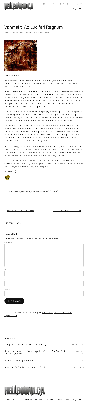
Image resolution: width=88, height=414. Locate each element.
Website (7, 289)
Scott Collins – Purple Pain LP (18, 360)
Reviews (34, 33)
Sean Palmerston (17, 33)
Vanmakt (54, 192)
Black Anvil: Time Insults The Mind (20, 210)
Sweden (45, 192)
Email (6, 279)
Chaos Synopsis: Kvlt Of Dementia (67, 210)
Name (6, 269)
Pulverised (36, 192)
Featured (28, 33)
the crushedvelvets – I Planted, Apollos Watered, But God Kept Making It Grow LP (34, 352)
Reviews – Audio (43, 33)
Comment (8, 243)
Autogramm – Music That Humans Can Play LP (26, 344)
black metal (14, 192)
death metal (25, 192)
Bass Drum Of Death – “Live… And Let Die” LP (25, 367)
